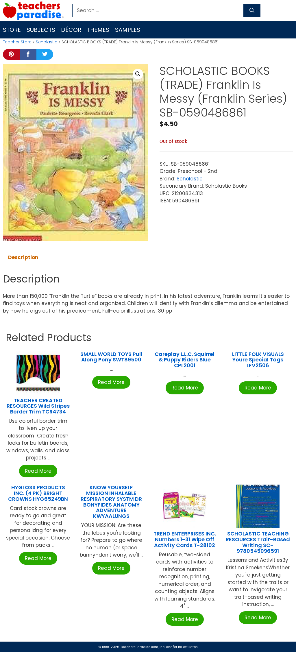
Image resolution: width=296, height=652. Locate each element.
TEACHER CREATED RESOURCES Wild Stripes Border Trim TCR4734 (38, 406)
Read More (38, 471)
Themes (98, 30)
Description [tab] (23, 257)
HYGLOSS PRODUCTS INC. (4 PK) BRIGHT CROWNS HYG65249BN (38, 493)
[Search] (251, 11)
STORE (12, 30)
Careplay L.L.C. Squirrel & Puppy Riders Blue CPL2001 (184, 359)
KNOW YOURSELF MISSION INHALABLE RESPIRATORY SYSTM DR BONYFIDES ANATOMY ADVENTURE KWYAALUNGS (111, 502)
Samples (127, 30)
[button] (138, 74)
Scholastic (46, 42)
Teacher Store (17, 42)
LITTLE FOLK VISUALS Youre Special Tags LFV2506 (258, 359)
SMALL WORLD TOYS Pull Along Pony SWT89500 (111, 356)
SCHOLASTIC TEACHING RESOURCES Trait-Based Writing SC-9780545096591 (258, 542)
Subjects (41, 30)
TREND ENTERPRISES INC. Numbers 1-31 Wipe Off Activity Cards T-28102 (184, 539)
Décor (71, 30)
